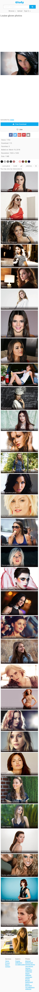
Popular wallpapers (18, 961)
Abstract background (29, 961)
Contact (7, 966)
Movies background (29, 981)
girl (21, 166)
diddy (12, 120)
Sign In (26, 11)
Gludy (19, 2)
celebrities (29, 166)
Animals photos (30, 964)
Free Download (20, 124)
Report (7, 965)
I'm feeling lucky (20, 964)
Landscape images (28, 977)
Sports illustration (28, 984)
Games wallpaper (28, 974)
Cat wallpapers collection (30, 988)
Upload (19, 11)
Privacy (7, 963)
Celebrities (28, 971)
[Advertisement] (19, 34)
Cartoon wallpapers (28, 969)
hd (36, 166)
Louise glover (6, 166)
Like (20, 129)
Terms (7, 961)
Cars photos (29, 966)
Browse (11, 11)
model (15, 166)
